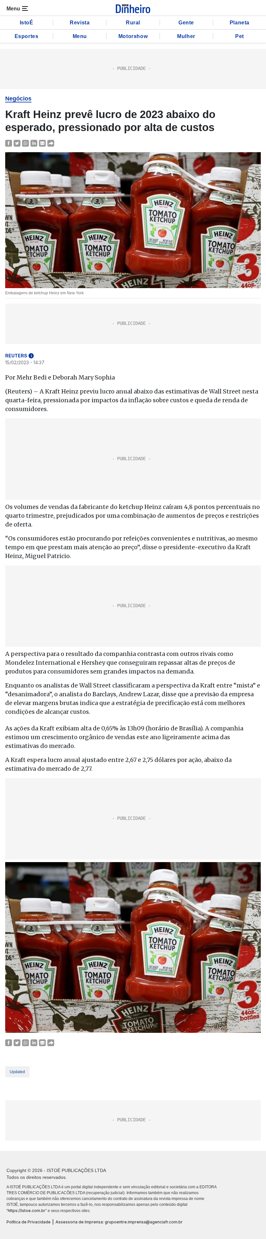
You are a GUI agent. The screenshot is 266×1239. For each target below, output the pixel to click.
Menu (80, 36)
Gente (186, 22)
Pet (239, 36)
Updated (17, 1072)
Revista (80, 22)
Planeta (239, 22)
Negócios (18, 98)
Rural (133, 22)
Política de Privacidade (28, 1221)
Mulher (186, 36)
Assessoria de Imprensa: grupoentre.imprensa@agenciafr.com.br (119, 1221)
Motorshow (133, 36)
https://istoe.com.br (26, 1210)
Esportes (27, 36)
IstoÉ (26, 22)
